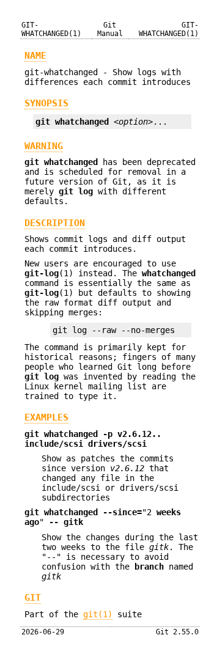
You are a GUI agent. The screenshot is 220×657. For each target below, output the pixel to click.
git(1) (97, 614)
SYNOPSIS (46, 103)
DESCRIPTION (54, 223)
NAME (35, 55)
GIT (32, 597)
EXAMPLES (46, 417)
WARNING (43, 146)
